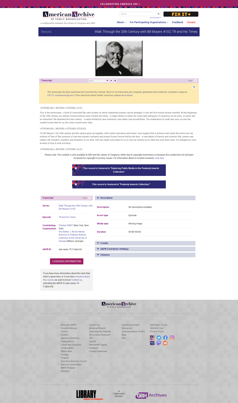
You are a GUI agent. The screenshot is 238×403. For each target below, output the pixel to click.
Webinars (65, 371)
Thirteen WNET (66, 225)
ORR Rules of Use (158, 325)
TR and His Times (67, 217)
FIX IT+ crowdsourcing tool (60, 95)
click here (159, 158)
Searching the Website (100, 331)
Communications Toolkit (133, 331)
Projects (65, 358)
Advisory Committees (71, 364)
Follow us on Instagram (172, 337)
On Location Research (99, 334)
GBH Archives (151, 395)
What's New (66, 351)
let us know (126, 95)
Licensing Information (66, 261)
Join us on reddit (165, 343)
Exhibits (64, 334)
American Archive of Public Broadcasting (69, 16)
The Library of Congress (87, 395)
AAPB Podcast (68, 368)
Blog (124, 334)
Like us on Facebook (165, 337)
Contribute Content (131, 325)
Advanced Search (155, 17)
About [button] (120, 22)
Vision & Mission (69, 328)
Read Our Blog (152, 337)
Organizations (67, 341)
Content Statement (98, 351)
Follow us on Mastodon (159, 343)
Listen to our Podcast (152, 343)
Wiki (124, 338)
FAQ (91, 338)
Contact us (77, 280)
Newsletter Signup (98, 344)
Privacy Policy (157, 331)
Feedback (177, 22)
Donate (191, 22)
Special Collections (70, 338)
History (64, 331)
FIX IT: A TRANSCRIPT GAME (180, 14)
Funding (64, 354)
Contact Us (94, 325)
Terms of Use (156, 328)
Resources (127, 328)
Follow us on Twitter (159, 337)
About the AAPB (68, 325)
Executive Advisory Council (74, 361)
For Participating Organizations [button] (148, 22)
